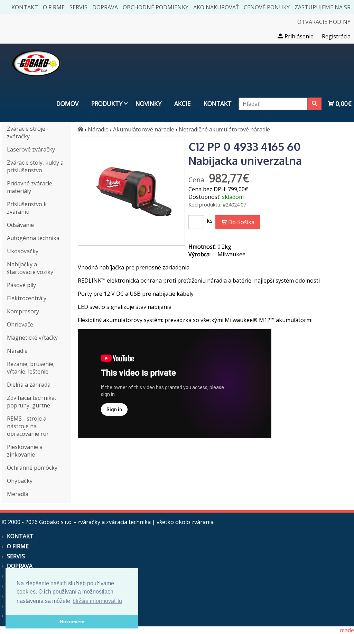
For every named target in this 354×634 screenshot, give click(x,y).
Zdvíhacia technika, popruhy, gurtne (31, 401)
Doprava (105, 7)
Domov (67, 103)
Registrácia (336, 36)
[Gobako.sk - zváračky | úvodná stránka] (80, 129)
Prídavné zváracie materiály (29, 187)
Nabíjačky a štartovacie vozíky (30, 268)
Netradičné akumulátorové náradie (224, 129)
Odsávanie (20, 225)
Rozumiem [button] (72, 621)
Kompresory (23, 311)
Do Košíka (240, 222)
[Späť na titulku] (36, 81)
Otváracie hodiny (324, 22)
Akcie (182, 103)
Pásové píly (21, 285)
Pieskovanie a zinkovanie (25, 450)
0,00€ (343, 103)
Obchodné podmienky (155, 7)
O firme (54, 7)
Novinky (148, 103)
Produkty (106, 103)
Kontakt (24, 7)
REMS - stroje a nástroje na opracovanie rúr (28, 426)
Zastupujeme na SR (323, 7)
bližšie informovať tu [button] (97, 601)
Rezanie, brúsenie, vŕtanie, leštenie (31, 367)
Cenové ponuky (267, 7)
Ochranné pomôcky (32, 467)
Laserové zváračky (31, 149)
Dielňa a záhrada (28, 384)
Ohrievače (20, 324)
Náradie (17, 351)
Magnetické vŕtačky (32, 337)
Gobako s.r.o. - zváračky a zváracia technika (95, 522)
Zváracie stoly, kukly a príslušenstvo (35, 166)
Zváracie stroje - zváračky (28, 132)
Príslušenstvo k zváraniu (27, 207)
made (347, 630)
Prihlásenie (298, 36)
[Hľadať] (315, 104)
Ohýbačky (19, 481)
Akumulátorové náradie (143, 129)
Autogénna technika (33, 238)
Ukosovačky (22, 251)
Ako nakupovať (216, 7)
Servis (78, 7)
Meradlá (17, 494)
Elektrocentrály (26, 298)
